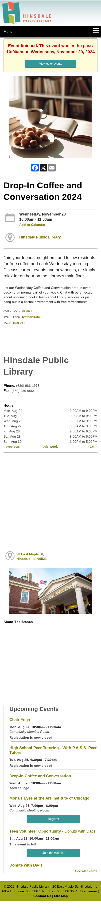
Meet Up (18, 322)
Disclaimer (88, 891)
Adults (26, 310)
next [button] (91, 446)
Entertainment (31, 316)
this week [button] (50, 446)
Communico (81, 905)
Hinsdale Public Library (40, 237)
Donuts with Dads (26, 865)
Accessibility (60, 905)
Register (53, 819)
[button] (96, 30)
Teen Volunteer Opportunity (52, 831)
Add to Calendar (32, 225)
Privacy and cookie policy (30, 905)
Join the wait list (54, 853)
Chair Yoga (19, 720)
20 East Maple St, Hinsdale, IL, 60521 (31, 556)
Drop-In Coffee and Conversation (40, 776)
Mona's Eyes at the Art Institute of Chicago (49, 798)
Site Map (61, 896)
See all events (86, 871)
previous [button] (12, 446)
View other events (50, 63)
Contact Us (42, 896)
